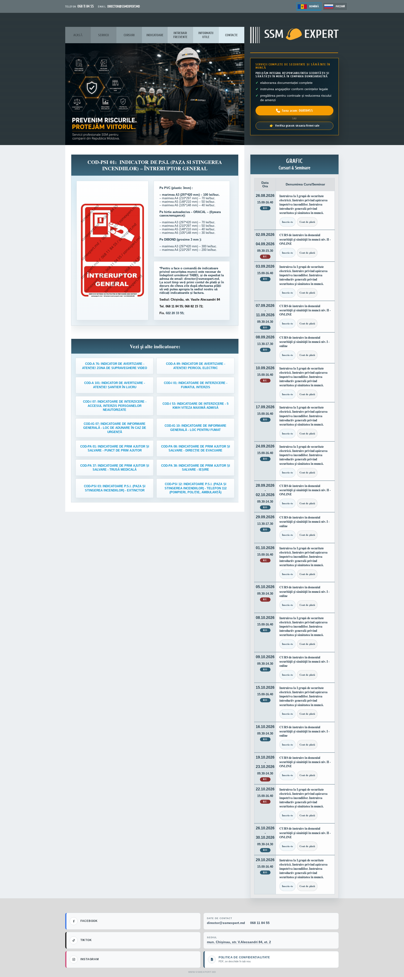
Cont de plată (307, 222)
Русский (340, 6)
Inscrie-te (287, 222)
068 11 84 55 (260, 923)
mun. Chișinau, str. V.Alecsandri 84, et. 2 (239, 942)
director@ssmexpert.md (226, 923)
